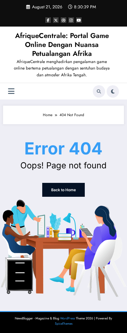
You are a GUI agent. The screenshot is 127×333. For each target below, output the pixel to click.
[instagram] (71, 20)
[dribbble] (63, 20)
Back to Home (63, 190)
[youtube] (79, 20)
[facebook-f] (48, 20)
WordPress (67, 318)
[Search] (99, 91)
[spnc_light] (113, 91)
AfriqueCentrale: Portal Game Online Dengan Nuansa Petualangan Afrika (62, 45)
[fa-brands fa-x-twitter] (56, 20)
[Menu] (11, 91)
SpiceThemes (63, 323)
